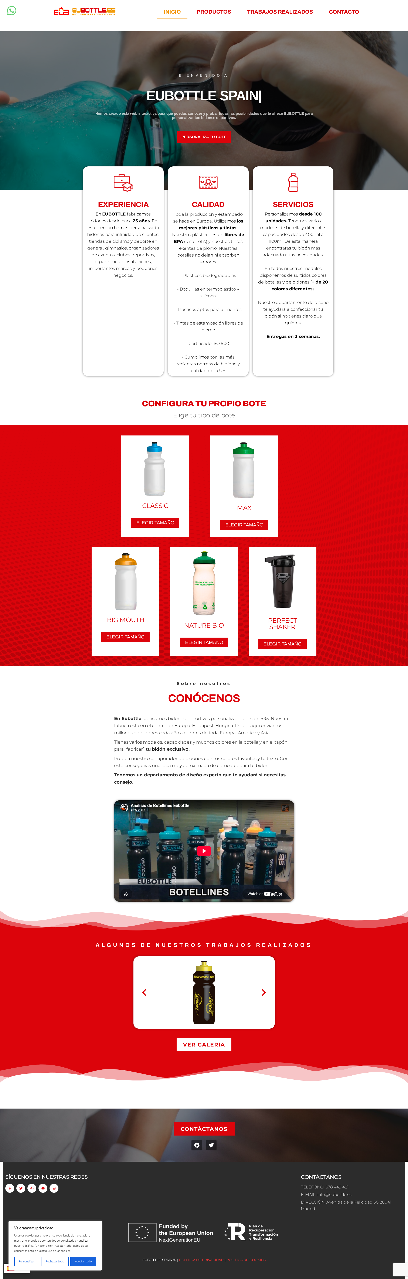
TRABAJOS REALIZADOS (280, 12)
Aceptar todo (83, 1261)
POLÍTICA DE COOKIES (246, 1260)
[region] (55, 1245)
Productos (214, 12)
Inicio (172, 12)
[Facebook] (196, 1145)
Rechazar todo (54, 1261)
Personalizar (27, 1261)
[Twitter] (211, 1145)
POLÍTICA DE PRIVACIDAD (202, 1260)
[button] (144, 992)
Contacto (344, 12)
